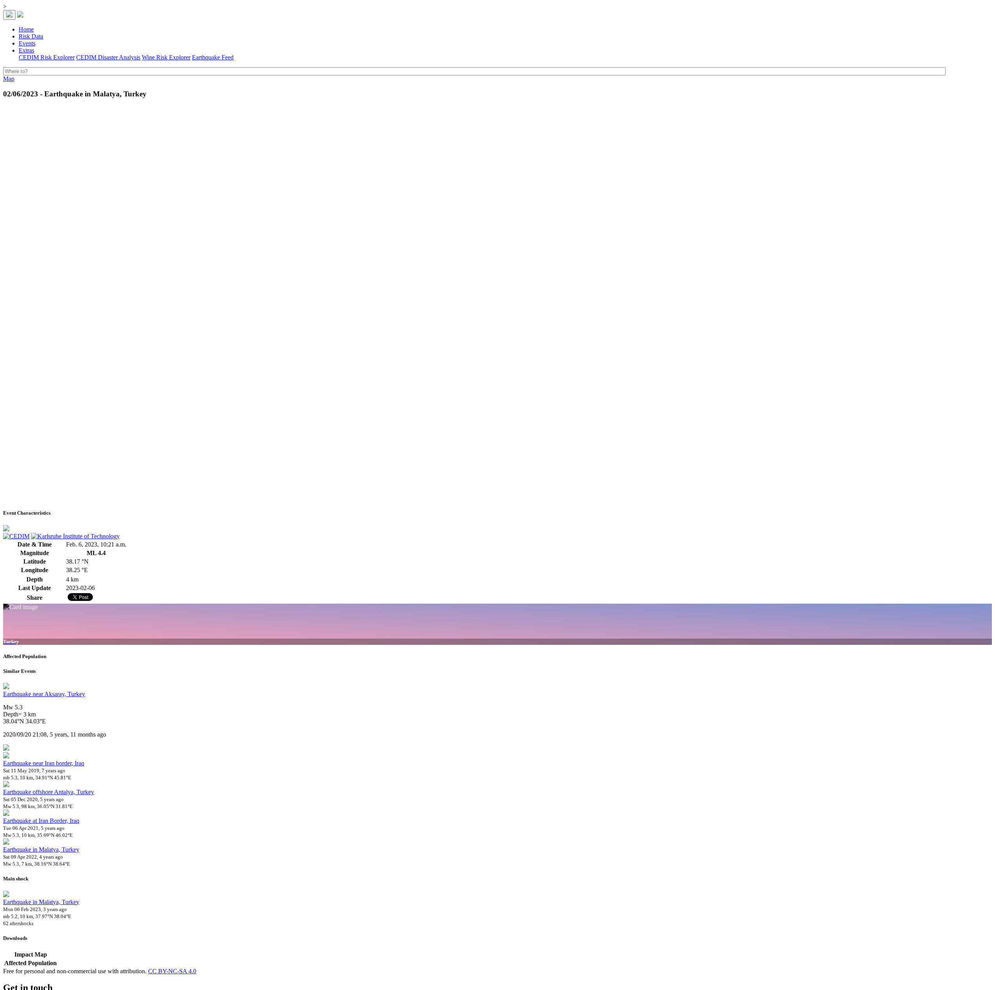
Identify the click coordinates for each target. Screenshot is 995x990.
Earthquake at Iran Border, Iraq (41, 820)
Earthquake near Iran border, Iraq (43, 763)
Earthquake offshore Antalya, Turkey (48, 792)
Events (27, 43)
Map (8, 78)
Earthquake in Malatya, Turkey (41, 849)
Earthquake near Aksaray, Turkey (44, 694)
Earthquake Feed (213, 57)
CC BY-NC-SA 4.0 (172, 971)
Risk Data (31, 36)
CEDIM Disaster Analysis (108, 57)
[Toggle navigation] (9, 15)
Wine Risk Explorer (166, 57)
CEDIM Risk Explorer (47, 57)
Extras (26, 50)
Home (26, 29)
